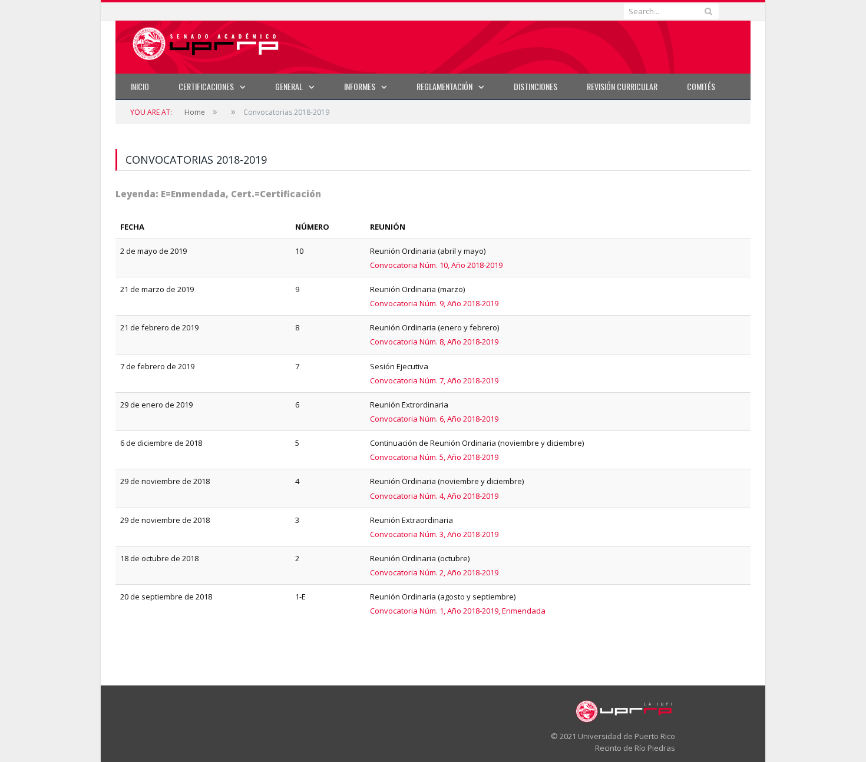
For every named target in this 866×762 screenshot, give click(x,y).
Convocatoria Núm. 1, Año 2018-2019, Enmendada (458, 610)
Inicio (139, 86)
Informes (359, 86)
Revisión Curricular (622, 86)
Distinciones (535, 86)
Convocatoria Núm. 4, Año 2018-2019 (434, 496)
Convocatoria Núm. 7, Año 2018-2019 (434, 380)
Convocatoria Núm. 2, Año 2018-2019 (434, 572)
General (289, 86)
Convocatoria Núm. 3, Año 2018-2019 (434, 534)
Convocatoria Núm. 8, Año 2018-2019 (434, 341)
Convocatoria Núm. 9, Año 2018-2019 (434, 303)
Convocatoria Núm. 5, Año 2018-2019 (434, 457)
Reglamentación (444, 86)
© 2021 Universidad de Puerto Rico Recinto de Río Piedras (613, 742)
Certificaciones (206, 86)
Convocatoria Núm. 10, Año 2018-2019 (436, 265)
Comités (701, 86)
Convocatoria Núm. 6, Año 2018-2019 (434, 418)
